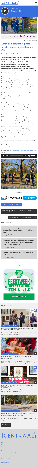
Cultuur (4, 204)
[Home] (10, 2)
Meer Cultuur (6, 425)
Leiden (11, 204)
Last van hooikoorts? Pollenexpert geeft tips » (22, 217)
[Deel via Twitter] (27, 36)
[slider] (33, 155)
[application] (19, 156)
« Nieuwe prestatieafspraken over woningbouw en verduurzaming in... (16, 211)
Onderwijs (18, 204)
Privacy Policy (5, 462)
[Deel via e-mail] (34, 36)
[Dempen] (29, 156)
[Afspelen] (4, 156)
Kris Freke (28, 54)
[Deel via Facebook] (24, 36)
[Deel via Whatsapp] (20, 36)
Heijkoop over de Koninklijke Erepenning (21, 150)
